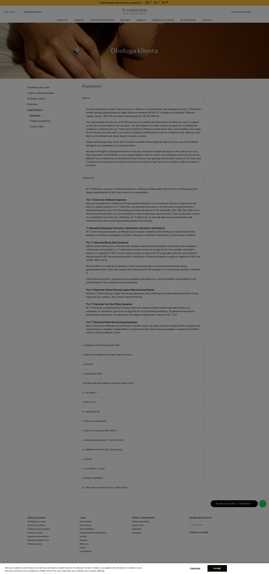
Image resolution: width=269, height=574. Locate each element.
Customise (195, 568)
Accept (217, 568)
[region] (134, 568)
